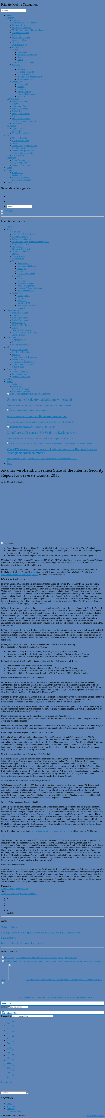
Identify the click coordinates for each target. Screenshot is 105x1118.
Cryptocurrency (19, 128)
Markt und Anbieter (26, 72)
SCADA (21, 96)
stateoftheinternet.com (18, 869)
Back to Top (6, 1082)
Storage (15, 42)
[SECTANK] (7, 211)
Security (10, 18)
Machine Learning (20, 138)
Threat (15, 50)
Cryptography (24, 84)
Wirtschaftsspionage (26, 62)
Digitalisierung (13, 99)
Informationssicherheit (21, 27)
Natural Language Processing (24, 145)
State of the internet (28, 893)
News (9, 15)
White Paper (17, 172)
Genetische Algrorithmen (23, 150)
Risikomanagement (26, 79)
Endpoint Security (20, 25)
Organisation (17, 35)
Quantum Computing (21, 165)
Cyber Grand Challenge (22, 153)
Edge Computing (19, 163)
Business (16, 64)
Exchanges (16, 131)
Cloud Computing (20, 160)
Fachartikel (17, 175)
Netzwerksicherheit (20, 32)
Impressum (11, 1106)
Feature (10, 170)
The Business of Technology (24, 121)
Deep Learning (18, 148)
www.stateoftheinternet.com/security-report (19, 574)
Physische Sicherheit (21, 37)
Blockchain (11, 126)
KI (8, 136)
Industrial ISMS (24, 91)
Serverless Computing (21, 118)
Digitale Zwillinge (20, 101)
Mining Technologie (21, 133)
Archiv (4, 1007)
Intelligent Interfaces (21, 113)
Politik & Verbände (26, 74)
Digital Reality (18, 111)
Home (9, 182)
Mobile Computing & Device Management (30, 30)
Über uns (10, 1108)
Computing (11, 158)
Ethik (20, 67)
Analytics (16, 104)
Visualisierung (18, 155)
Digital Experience (20, 109)
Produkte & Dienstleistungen (30, 77)
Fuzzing (21, 86)
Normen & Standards (27, 94)
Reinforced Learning (21, 140)
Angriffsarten (23, 52)
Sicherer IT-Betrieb (20, 40)
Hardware (22, 89)
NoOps (15, 116)
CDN (10, 893)
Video (9, 167)
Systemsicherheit (19, 45)
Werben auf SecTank (16, 1111)
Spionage (22, 57)
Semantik (16, 143)
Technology (17, 81)
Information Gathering (27, 54)
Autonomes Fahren (20, 106)
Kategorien (6, 1016)
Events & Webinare (20, 177)
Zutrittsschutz (18, 47)
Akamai (4, 893)
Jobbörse (21, 69)
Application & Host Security (24, 23)
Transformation (18, 123)
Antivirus (16, 20)
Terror (20, 59)
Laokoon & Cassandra (21, 180)
